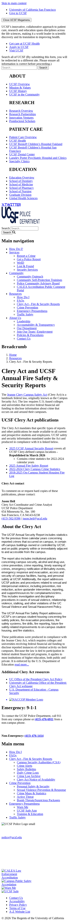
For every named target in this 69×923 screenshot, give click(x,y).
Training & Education (30, 814)
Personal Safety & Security (33, 786)
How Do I (23, 297)
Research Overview (21, 110)
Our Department (27, 328)
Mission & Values (20, 87)
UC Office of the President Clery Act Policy (35, 679)
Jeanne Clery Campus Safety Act (27, 394)
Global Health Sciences (23, 198)
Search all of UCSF (34, 60)
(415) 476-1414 (34, 735)
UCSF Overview (19, 84)
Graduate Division (20, 194)
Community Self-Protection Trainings (39, 280)
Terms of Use (17, 908)
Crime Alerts (24, 765)
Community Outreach (30, 276)
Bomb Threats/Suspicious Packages (38, 800)
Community (16, 273)
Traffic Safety (25, 314)
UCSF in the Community (24, 94)
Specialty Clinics (19, 161)
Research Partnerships (22, 114)
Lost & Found (25, 266)
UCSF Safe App (27, 810)
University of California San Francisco (32, 9)
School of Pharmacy (21, 188)
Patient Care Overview (23, 137)
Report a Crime (26, 255)
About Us (15, 317)
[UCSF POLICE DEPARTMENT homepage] (21, 224)
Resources (15, 293)
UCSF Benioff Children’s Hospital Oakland (35, 144)
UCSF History (18, 91)
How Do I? (16, 249)
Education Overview (21, 177)
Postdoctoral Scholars (22, 121)
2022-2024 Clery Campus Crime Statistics (34, 469)
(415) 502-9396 (11, 518)
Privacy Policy (18, 904)
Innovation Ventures (21, 117)
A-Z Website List (19, 911)
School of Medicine (21, 184)
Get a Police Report (29, 259)
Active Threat (25, 796)
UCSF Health (17, 140)
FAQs (20, 300)
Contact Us (23, 338)
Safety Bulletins (26, 769)
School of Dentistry (21, 181)
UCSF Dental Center (22, 154)
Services (14, 252)
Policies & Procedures (30, 335)
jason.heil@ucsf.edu (35, 518)
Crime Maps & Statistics (31, 793)
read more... (22, 664)
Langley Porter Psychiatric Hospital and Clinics (38, 157)
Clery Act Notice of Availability (36, 779)
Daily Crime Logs (28, 772)
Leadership (23, 321)
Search (6, 228)
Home (13, 354)
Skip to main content (14, 3)
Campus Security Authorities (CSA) (38, 762)
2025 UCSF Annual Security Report (31, 448)
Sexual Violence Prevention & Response (41, 789)
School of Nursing (20, 191)
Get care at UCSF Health (24, 43)
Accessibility (17, 901)
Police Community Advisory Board (38, 283)
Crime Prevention (27, 307)
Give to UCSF (18, 13)
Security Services (27, 269)
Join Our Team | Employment (35, 331)
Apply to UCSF (19, 47)
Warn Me (22, 807)
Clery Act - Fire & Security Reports (38, 304)
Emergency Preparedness (32, 311)
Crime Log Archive (28, 776)
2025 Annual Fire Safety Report (28, 465)
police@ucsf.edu (12, 837)
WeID (20, 262)
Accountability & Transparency (36, 324)
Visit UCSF (16, 50)
